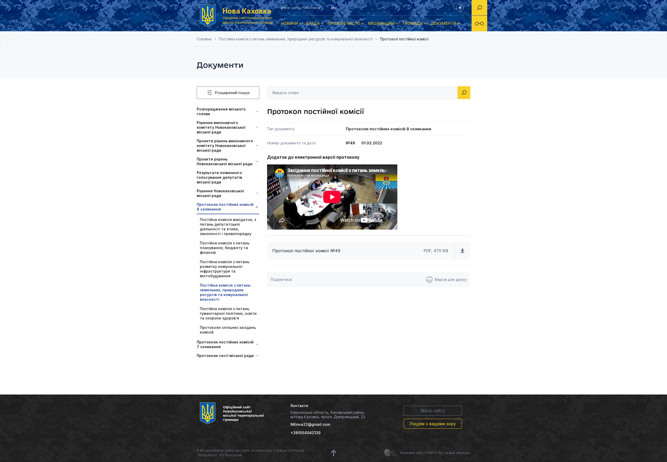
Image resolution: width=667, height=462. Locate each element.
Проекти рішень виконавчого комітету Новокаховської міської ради (225, 145)
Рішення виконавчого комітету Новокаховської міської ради (221, 127)
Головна (204, 39)
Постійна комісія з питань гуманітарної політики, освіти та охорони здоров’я (228, 313)
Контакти (313, 7)
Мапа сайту (290, 7)
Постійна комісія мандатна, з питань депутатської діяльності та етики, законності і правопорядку (228, 226)
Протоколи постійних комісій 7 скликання (225, 344)
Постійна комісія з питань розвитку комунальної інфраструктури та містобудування (224, 269)
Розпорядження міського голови (221, 111)
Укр (334, 7)
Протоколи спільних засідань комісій (228, 329)
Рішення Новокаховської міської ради (220, 193)
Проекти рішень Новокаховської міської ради (224, 161)
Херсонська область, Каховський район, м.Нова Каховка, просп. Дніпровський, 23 (328, 414)
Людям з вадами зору (433, 423)
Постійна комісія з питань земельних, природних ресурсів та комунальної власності (296, 39)
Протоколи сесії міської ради (225, 355)
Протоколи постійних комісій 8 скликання (225, 206)
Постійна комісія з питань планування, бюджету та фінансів (224, 248)
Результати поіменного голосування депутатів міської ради (219, 177)
